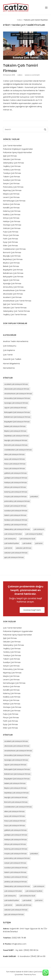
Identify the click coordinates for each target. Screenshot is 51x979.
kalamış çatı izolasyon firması (15, 492)
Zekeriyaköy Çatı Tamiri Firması (16, 311)
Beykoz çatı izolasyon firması (15, 431)
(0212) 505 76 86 (19, 938)
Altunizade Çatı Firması (13, 294)
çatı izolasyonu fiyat (27, 539)
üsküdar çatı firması (23, 548)
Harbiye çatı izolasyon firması (15, 482)
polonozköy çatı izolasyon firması (17, 501)
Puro (34, 974)
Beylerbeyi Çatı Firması (13, 259)
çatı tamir (38, 543)
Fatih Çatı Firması (10, 238)
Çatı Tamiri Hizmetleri (12, 145)
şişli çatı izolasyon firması (14, 557)
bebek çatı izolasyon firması (15, 426)
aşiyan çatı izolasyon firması (15, 408)
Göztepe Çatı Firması (12, 225)
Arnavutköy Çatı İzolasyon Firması (17, 398)
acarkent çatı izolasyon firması (16, 384)
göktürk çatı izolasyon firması (15, 473)
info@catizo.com (19, 944)
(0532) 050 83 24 (31, 950)
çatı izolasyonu (10, 539)
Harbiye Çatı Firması (11, 221)
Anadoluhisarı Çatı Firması (14, 290)
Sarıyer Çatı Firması (11, 183)
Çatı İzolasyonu (9, 346)
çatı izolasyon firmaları (13, 534)
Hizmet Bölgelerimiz (25, 38)
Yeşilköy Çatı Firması (12, 166)
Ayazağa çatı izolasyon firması (16, 403)
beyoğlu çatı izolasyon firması (15, 440)
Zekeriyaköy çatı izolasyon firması (17, 529)
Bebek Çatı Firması (11, 266)
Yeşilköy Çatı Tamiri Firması (14, 314)
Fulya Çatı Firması (10, 232)
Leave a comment (32, 75)
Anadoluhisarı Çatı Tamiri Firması (17, 301)
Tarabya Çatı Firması (12, 173)
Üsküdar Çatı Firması (12, 159)
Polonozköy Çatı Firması (13, 187)
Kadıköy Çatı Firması (11, 214)
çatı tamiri (8, 548)
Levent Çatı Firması (11, 197)
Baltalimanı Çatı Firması (13, 273)
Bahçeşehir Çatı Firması (13, 276)
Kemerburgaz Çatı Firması (14, 201)
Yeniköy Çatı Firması (11, 169)
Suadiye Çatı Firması (12, 180)
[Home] (15, 7)
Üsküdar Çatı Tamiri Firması (14, 307)
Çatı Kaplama (9, 350)
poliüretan (34, 496)
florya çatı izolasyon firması (14, 464)
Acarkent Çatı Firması (12, 297)
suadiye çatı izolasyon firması (15, 511)
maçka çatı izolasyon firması (15, 496)
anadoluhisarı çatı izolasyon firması (18, 394)
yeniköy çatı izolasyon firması (15, 525)
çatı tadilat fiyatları (11, 543)
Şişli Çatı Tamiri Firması (13, 304)
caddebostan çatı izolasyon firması (18, 450)
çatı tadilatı (27, 543)
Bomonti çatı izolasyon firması (15, 445)
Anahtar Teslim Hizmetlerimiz (15, 341)
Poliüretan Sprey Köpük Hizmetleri (17, 152)
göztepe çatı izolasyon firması (15, 478)
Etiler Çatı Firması (10, 245)
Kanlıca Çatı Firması (11, 204)
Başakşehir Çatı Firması (13, 269)
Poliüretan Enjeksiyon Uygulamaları (18, 149)
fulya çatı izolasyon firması (14, 468)
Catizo (19, 20)
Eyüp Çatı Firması (10, 242)
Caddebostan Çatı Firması (14, 249)
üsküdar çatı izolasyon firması (15, 553)
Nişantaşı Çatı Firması (12, 190)
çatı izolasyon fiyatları (34, 534)
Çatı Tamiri (16, 34)
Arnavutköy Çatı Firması (13, 287)
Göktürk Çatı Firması (11, 228)
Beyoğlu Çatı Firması (12, 256)
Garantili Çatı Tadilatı (32, 34)
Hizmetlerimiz (9, 368)
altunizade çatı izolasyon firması (16, 389)
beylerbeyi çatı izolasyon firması (16, 436)
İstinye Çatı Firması (11, 218)
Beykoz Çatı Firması (11, 263)
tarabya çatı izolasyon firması (15, 520)
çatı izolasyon (39, 529)
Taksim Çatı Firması (11, 176)
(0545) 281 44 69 (37, 956)
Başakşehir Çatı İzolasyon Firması (17, 422)
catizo (19, 75)
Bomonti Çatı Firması (12, 252)
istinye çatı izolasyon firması (15, 487)
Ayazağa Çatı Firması (12, 283)
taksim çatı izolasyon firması (15, 515)
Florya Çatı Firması (11, 235)
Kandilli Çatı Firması (11, 207)
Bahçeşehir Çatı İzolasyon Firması (17, 412)
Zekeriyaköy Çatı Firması (13, 163)
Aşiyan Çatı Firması (11, 280)
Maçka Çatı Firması (11, 194)
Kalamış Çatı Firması (11, 211)
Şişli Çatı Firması (10, 156)
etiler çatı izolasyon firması (14, 454)
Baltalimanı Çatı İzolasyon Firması (17, 417)
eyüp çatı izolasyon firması (14, 459)
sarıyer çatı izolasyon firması (15, 506)
